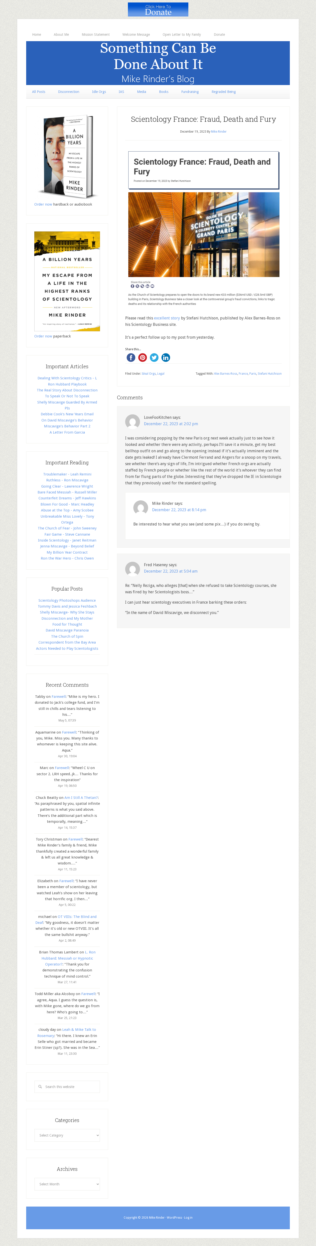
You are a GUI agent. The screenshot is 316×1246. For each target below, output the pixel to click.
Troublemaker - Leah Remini (67, 474)
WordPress (174, 1217)
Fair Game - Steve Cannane (67, 534)
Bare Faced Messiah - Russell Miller (67, 492)
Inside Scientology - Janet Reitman (67, 540)
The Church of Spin (67, 636)
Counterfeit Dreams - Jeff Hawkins (67, 498)
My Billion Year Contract (67, 552)
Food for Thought (67, 624)
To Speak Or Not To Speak (67, 396)
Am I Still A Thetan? (81, 797)
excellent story (167, 318)
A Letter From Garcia (67, 432)
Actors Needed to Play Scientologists (67, 648)
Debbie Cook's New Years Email (67, 414)
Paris (252, 373)
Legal (160, 373)
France (243, 373)
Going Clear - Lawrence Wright (67, 486)
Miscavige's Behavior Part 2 (67, 426)
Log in (188, 1217)
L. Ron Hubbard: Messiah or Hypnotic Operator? (68, 958)
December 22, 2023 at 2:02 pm (171, 423)
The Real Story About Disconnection (67, 390)
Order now (43, 204)
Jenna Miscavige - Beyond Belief (67, 546)
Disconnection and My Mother (67, 618)
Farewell (59, 696)
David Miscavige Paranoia (67, 630)
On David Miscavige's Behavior (67, 420)
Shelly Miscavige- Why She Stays (67, 612)
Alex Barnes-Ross (225, 373)
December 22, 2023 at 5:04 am (171, 571)
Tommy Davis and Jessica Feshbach (67, 606)
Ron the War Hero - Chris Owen (67, 558)
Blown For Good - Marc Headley (67, 504)
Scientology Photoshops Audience (67, 600)
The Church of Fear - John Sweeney (67, 528)
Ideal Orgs (149, 373)
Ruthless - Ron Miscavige (67, 480)
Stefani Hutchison (270, 373)
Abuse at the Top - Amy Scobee (67, 510)
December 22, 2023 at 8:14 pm (179, 510)
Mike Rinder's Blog (158, 63)
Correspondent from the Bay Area (67, 642)
